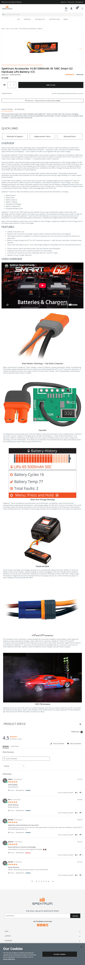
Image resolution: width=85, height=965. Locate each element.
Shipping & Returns (7, 93)
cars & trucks (14, 28)
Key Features (19, 109)
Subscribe (75, 916)
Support (8, 936)
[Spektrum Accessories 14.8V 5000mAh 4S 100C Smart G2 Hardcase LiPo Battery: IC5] (42, 47)
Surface (27, 19)
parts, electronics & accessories (27, 28)
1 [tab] (22, 65)
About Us (63, 2)
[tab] (57, 743)
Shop (6, 931)
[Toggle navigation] (82, 8)
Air (18, 19)
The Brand (8, 940)
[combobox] (42, 14)
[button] (12, 790)
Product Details (7, 109)
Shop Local (71, 2)
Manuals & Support (15, 136)
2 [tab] (62, 65)
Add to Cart (50, 85)
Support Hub (54, 19)
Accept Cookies (60, 954)
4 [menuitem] (43, 881)
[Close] (81, 946)
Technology (40, 19)
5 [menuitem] (46, 881)
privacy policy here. (9, 959)
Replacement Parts (42, 136)
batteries (40, 28)
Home (3, 28)
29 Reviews (79, 74)
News (66, 19)
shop (7, 28)
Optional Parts (70, 136)
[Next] (80, 48)
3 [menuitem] (41, 881)
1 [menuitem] (36, 881)
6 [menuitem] (48, 881)
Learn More (80, 93)
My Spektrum (79, 2)
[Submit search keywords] (3, 14)
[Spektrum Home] (7, 7)
